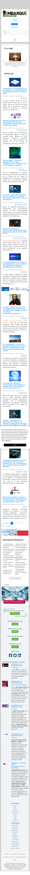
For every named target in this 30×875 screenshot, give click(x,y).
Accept (15, 445)
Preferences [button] (7, 440)
